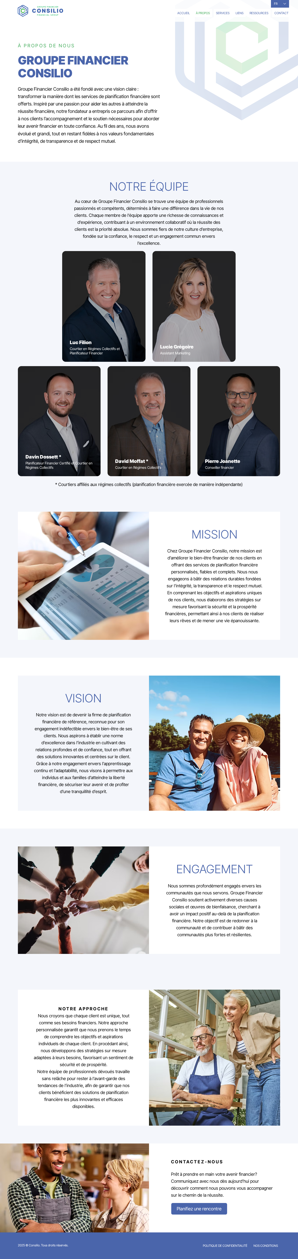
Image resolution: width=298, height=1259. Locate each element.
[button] (223, 13)
